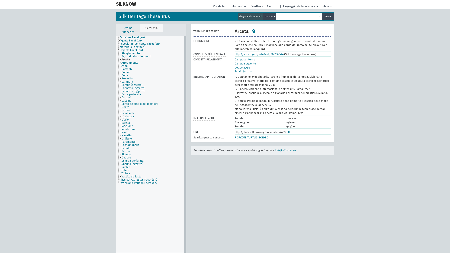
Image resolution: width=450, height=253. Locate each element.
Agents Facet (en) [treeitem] (131, 40)
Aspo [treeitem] (124, 65)
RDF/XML (240, 137)
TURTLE (252, 137)
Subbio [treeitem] (125, 167)
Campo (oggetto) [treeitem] (131, 84)
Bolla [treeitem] (124, 75)
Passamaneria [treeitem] (130, 145)
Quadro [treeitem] (126, 157)
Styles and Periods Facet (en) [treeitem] (138, 182)
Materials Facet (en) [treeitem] (132, 47)
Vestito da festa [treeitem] (131, 176)
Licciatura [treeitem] (127, 116)
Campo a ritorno (245, 59)
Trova (328, 16)
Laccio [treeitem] (125, 110)
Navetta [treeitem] (126, 135)
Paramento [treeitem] (128, 141)
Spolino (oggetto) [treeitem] (132, 164)
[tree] (151, 144)
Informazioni (239, 6)
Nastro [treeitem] (125, 132)
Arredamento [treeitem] (129, 62)
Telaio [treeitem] (125, 170)
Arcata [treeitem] (125, 59)
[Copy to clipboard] (253, 31)
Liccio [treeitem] (125, 119)
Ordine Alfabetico (128, 30)
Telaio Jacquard (245, 71)
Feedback (257, 6)
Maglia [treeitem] (125, 122)
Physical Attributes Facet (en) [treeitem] (138, 179)
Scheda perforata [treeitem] (132, 160)
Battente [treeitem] (127, 69)
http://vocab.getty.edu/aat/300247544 (259, 54)
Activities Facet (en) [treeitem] (132, 37)
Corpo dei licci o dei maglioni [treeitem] (139, 103)
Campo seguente (245, 63)
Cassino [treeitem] (126, 100)
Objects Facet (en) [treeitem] (131, 50)
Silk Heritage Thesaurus (144, 16)
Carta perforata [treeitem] (131, 94)
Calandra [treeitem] (127, 81)
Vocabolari (220, 6)
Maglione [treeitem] (127, 126)
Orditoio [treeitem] (126, 138)
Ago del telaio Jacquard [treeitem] (136, 56)
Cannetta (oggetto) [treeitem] (133, 88)
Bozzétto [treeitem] (127, 78)
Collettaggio (242, 67)
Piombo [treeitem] (126, 154)
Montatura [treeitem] (128, 129)
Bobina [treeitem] (125, 72)
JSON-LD (263, 137)
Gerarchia (151, 28)
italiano (325, 6)
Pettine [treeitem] (126, 151)
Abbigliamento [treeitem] (130, 53)
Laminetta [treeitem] (127, 113)
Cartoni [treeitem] (126, 97)
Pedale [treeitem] (125, 148)
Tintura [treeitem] (125, 173)
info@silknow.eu (285, 150)
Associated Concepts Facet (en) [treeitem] (140, 43)
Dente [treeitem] (125, 107)
